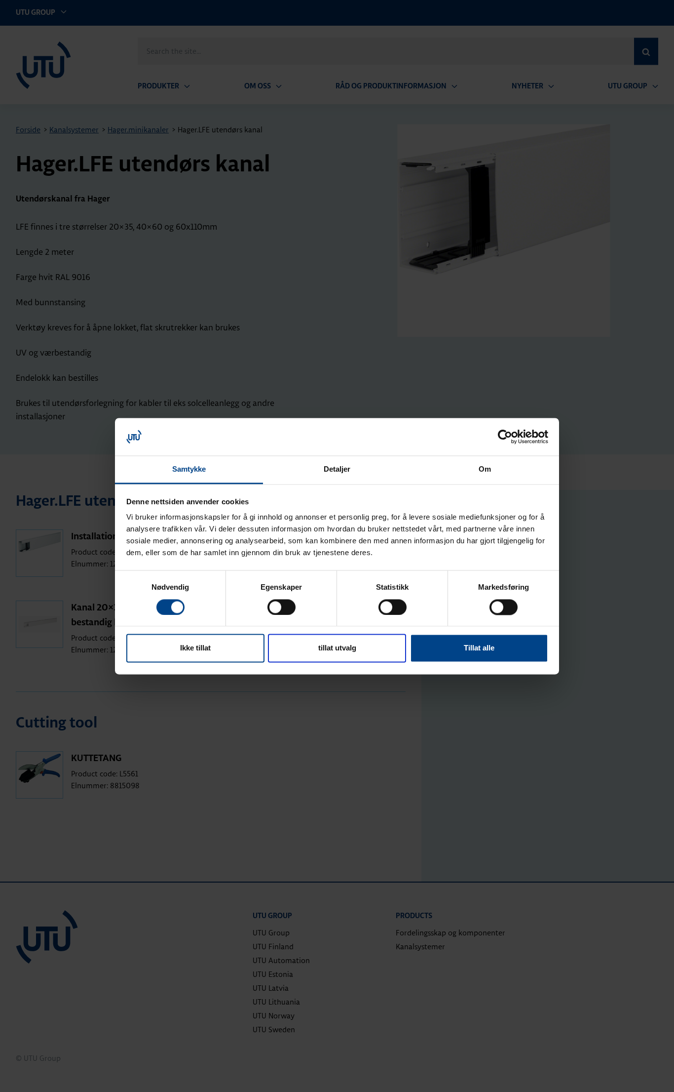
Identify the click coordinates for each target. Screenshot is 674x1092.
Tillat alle (479, 648)
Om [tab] (485, 469)
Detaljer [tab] (337, 469)
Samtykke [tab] (189, 469)
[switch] (281, 607)
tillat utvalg (337, 648)
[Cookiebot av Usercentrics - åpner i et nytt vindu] (505, 436)
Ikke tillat (195, 648)
